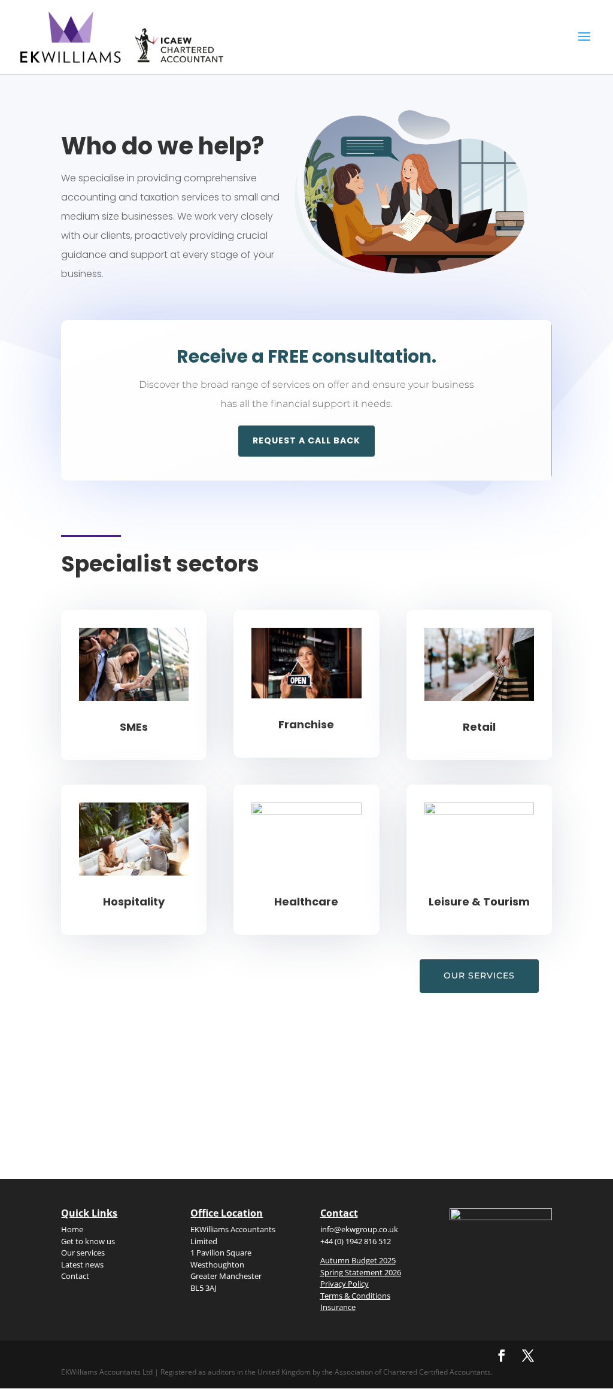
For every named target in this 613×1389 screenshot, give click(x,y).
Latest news (82, 1264)
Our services (479, 975)
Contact (75, 1276)
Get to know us (88, 1241)
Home (72, 1229)
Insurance (338, 1307)
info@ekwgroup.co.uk (359, 1229)
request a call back (306, 440)
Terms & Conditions (355, 1295)
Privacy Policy (344, 1283)
